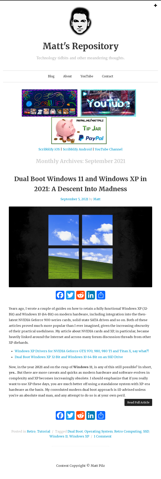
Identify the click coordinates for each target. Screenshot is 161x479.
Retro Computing (128, 431)
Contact (107, 76)
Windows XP (79, 436)
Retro (31, 431)
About (67, 76)
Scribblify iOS (49, 149)
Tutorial (43, 431)
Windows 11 (58, 436)
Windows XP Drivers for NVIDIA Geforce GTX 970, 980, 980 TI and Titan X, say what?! (82, 351)
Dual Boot (75, 431)
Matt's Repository (81, 46)
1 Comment (103, 436)
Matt (97, 199)
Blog (51, 76)
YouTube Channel (109, 149)
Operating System (98, 431)
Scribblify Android (77, 149)
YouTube (86, 76)
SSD (146, 431)
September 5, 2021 (74, 199)
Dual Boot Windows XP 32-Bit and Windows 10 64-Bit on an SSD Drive (69, 357)
